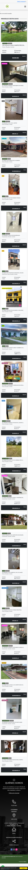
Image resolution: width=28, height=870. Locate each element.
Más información (6, 868)
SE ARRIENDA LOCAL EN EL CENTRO (9, 123)
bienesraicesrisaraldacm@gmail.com (14, 837)
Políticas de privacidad (14, 793)
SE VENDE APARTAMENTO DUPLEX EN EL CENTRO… (12, 759)
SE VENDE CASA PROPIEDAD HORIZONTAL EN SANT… (13, 272)
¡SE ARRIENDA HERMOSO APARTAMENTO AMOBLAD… (13, 647)
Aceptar (23, 868)
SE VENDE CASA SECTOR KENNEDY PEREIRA (11, 197)
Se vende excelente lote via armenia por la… (12, 460)
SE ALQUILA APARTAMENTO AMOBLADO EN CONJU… (13, 385)
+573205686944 (14, 809)
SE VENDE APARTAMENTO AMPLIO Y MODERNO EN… (13, 497)
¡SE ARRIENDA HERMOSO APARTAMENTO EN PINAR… (13, 85)
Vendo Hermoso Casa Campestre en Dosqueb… (13, 535)
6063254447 (14, 811)
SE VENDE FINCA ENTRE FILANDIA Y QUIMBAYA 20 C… (13, 347)
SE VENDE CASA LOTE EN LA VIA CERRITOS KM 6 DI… (13, 684)
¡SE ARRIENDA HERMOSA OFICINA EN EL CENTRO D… (13, 422)
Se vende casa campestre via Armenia (11, 160)
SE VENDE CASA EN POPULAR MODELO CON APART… (13, 310)
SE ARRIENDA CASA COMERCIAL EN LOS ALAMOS (12, 572)
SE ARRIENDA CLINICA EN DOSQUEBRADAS (11, 235)
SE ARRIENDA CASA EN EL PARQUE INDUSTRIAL (12, 609)
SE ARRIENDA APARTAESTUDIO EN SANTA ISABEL (12, 722)
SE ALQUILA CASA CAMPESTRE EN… (13, 45)
